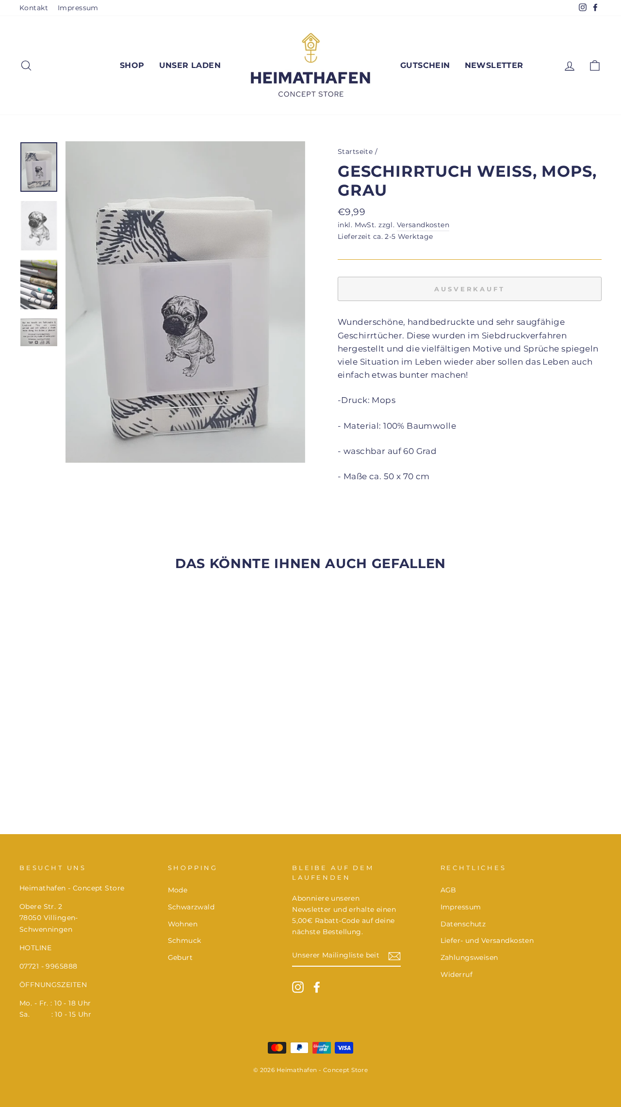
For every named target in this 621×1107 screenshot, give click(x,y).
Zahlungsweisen (469, 957)
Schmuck (184, 940)
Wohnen (183, 924)
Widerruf (457, 974)
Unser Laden (190, 65)
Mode (178, 890)
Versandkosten (423, 224)
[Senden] (394, 955)
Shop (132, 65)
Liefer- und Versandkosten (487, 940)
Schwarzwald (191, 907)
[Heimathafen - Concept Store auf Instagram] (298, 987)
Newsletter (494, 65)
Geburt (180, 957)
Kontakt (33, 7)
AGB (449, 890)
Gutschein (425, 65)
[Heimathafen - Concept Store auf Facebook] (317, 987)
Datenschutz (463, 924)
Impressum (78, 7)
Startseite (355, 151)
